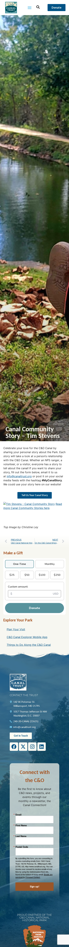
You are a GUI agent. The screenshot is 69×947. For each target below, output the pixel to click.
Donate (34, 608)
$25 (11, 575)
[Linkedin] (41, 746)
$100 (42, 575)
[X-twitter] (23, 746)
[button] (29, 7)
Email (18, 814)
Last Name (20, 836)
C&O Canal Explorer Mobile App (27, 637)
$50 (26, 575)
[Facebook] (14, 746)
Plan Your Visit (16, 629)
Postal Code (21, 847)
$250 (57, 575)
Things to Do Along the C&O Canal (29, 644)
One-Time (19, 564)
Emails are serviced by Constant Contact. (33, 875)
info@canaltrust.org (19, 476)
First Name (21, 825)
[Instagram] (32, 746)
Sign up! (34, 886)
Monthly (50, 564)
